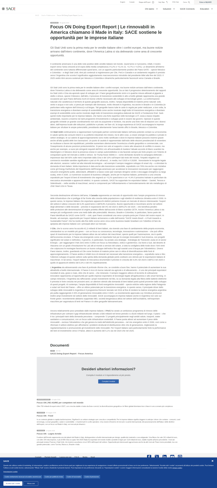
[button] (157, 9)
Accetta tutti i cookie (13, 483)
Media (85, 457)
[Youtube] (172, 457)
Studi (93, 457)
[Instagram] (180, 457)
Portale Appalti (50, 457)
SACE (37, 15)
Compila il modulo (108, 381)
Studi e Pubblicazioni (48, 15)
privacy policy (177, 468)
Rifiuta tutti (31, 483)
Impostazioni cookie (10, 472)
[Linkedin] (165, 457)
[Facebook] (149, 457)
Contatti (38, 457)
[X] (157, 457)
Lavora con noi (65, 457)
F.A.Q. (77, 457)
